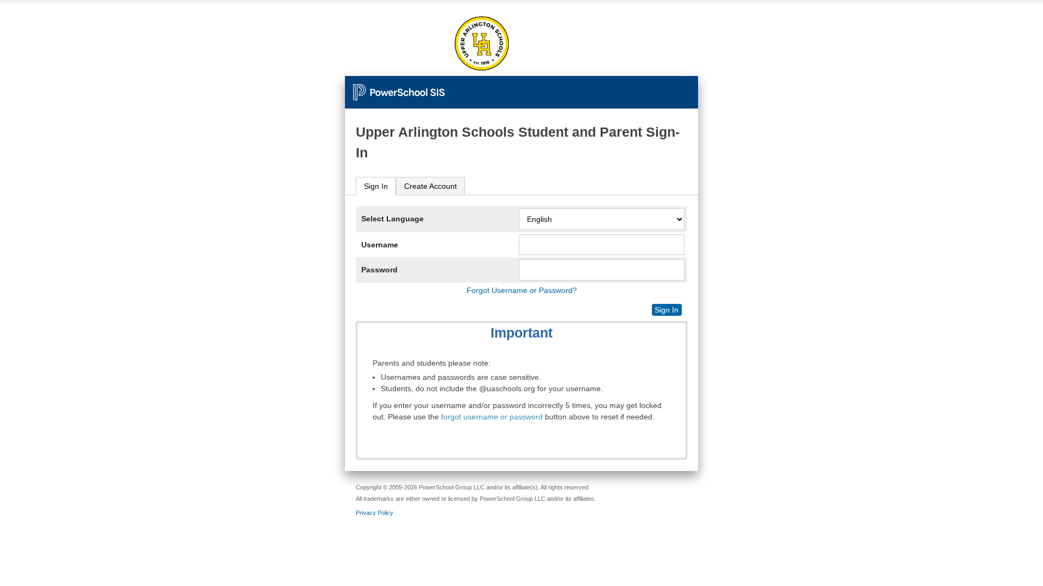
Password (379, 269)
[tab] (376, 186)
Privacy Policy (374, 512)
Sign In (376, 186)
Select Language (392, 218)
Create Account (430, 186)
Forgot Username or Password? (522, 290)
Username (379, 244)
